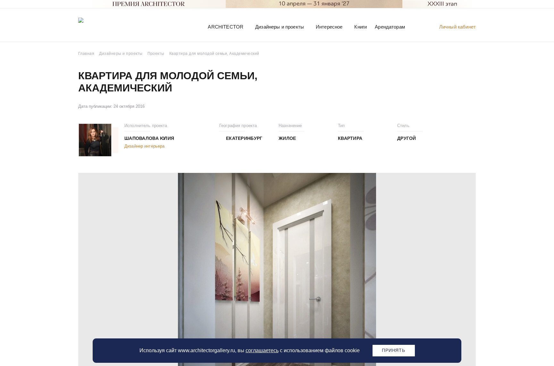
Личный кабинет (457, 27)
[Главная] (111, 26)
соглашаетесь (262, 350)
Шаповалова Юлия (149, 138)
